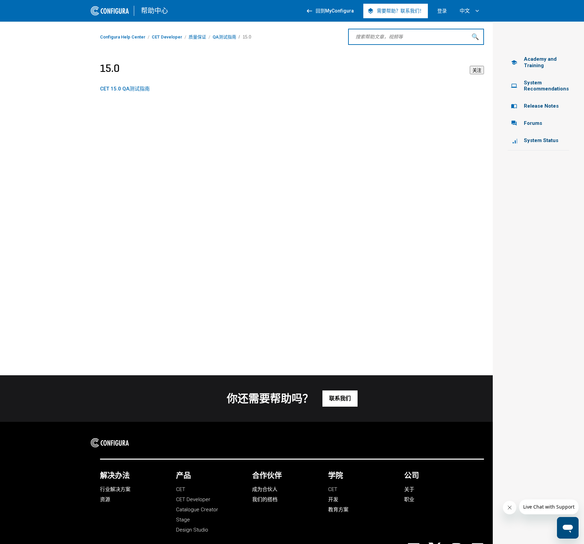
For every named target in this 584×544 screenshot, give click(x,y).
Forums (526, 123)
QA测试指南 (224, 36)
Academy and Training (534, 62)
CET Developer (167, 36)
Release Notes (535, 106)
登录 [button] (442, 10)
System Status (541, 140)
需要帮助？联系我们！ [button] (395, 11)
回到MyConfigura (330, 11)
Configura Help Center (122, 36)
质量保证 (197, 36)
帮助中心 (154, 10)
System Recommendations (540, 86)
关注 (476, 70)
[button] (340, 398)
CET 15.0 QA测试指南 (125, 89)
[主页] (112, 443)
